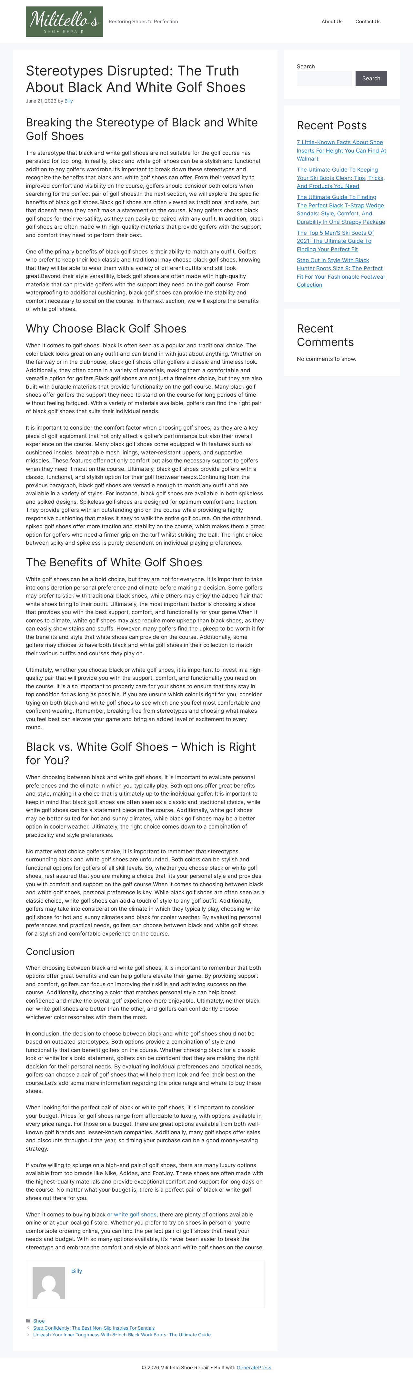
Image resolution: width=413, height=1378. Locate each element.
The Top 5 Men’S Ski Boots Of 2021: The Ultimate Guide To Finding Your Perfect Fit (335, 241)
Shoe (39, 1320)
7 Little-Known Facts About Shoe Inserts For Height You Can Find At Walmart (341, 150)
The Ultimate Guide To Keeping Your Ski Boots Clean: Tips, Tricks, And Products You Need (341, 177)
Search (306, 66)
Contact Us (368, 21)
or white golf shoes (131, 1214)
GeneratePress (254, 1367)
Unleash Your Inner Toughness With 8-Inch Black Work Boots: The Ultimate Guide (122, 1334)
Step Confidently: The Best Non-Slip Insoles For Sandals (94, 1328)
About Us (332, 21)
